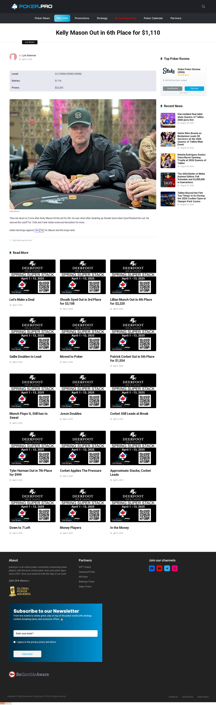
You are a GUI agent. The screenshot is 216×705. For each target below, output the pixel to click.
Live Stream (30, 42)
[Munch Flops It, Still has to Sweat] (33, 391)
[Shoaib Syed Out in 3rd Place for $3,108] (83, 277)
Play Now (194, 88)
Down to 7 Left (20, 528)
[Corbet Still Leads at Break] (133, 391)
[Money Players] (83, 505)
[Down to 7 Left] (33, 505)
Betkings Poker (87, 581)
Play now (62, 18)
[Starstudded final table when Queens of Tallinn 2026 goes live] (168, 126)
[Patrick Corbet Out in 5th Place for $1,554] (133, 334)
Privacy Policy (203, 697)
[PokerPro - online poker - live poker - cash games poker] (31, 6)
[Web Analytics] (6, 703)
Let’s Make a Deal (22, 299)
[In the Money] (133, 505)
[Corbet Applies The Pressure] (83, 448)
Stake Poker (85, 586)
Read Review (172, 88)
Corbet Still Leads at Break (129, 413)
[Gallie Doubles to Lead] (33, 334)
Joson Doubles (71, 413)
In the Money (119, 528)
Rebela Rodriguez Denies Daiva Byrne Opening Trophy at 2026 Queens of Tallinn (192, 159)
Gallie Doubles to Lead (25, 356)
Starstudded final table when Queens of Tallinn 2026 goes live (191, 117)
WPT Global (85, 567)
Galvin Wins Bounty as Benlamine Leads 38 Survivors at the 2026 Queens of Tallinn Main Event (190, 139)
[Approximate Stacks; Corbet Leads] (133, 448)
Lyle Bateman (29, 55)
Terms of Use (187, 697)
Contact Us (173, 697)
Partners (176, 18)
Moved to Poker (71, 356)
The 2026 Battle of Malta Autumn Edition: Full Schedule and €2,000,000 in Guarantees (191, 178)
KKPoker (83, 576)
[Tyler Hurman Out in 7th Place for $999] (33, 448)
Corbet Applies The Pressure (80, 470)
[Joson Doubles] (83, 391)
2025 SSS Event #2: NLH (22, 240)
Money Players (70, 528)
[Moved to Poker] (83, 334)
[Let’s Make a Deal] (33, 277)
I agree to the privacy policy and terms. (36, 642)
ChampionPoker (87, 572)
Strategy (102, 18)
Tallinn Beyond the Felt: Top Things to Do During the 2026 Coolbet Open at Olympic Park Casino (192, 197)
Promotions (82, 18)
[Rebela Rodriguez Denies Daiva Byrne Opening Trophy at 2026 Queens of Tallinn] (168, 167)
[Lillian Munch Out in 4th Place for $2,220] (133, 277)
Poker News (42, 18)
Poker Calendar (153, 18)
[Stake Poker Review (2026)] (169, 73)
